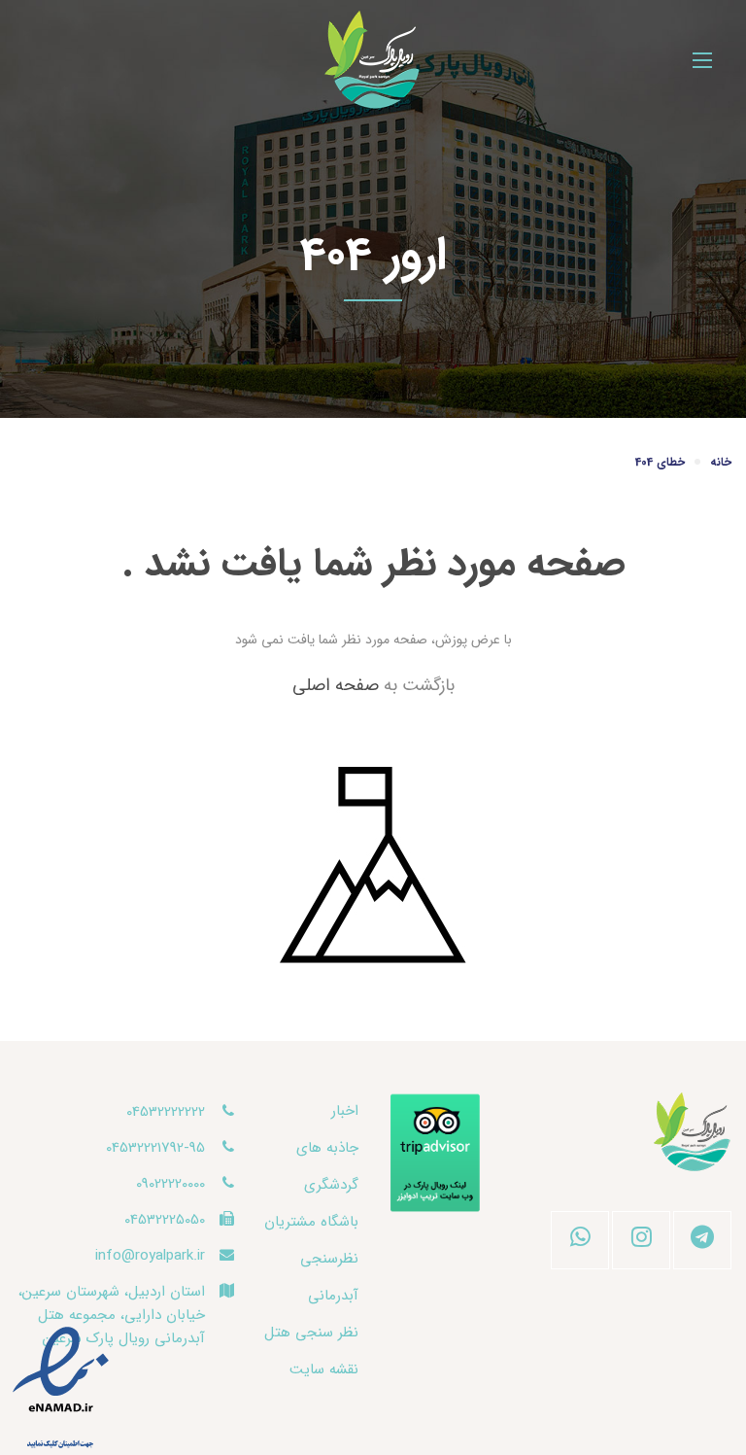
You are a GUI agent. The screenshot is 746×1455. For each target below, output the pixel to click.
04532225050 (164, 1219)
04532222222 (165, 1112)
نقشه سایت (323, 1369)
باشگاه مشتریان (311, 1221)
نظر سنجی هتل (311, 1332)
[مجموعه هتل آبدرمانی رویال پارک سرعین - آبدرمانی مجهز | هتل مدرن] (373, 60)
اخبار (344, 1111)
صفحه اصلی (335, 685)
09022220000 (170, 1183)
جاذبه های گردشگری (327, 1166)
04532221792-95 (155, 1148)
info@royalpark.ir (150, 1255)
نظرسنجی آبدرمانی (329, 1277)
